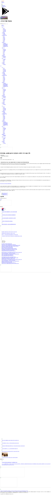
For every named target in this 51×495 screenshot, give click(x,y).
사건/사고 (4, 30)
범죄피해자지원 (5, 122)
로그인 (3, 1)
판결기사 (4, 57)
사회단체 (3, 42)
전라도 (4, 39)
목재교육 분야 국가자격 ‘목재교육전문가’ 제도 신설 (8, 262)
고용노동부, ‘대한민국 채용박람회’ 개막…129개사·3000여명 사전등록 (11, 245)
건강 (3, 48)
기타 (3, 125)
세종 (3, 41)
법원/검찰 (4, 29)
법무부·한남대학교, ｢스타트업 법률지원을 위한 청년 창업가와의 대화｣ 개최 (12, 252)
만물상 (4, 33)
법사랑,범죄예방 (5, 44)
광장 (2, 58)
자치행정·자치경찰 (4, 35)
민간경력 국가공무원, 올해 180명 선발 (7, 243)
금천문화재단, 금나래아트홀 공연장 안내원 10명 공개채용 (9, 249)
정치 (3, 106)
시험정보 (4, 64)
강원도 (4, 118)
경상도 (4, 38)
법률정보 (3, 134)
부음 (3, 62)
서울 (3, 114)
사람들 (4, 59)
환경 (3, 110)
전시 (3, 53)
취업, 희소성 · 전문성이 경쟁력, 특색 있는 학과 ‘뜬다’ (9, 244)
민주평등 (4, 83)
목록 (0, 199)
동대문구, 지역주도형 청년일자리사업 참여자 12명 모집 (9, 248)
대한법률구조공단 (5, 46)
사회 (3, 107)
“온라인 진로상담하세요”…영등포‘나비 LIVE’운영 (8, 253)
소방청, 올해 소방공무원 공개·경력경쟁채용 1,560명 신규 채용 (10, 257)
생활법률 (4, 56)
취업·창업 (3, 141)
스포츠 (4, 129)
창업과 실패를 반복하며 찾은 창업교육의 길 (7, 255)
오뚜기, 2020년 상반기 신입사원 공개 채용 (7, 247)
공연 (3, 52)
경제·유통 (4, 31)
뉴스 (2, 27)
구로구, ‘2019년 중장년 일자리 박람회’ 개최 (7, 254)
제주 (3, 40)
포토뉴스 (4, 34)
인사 (3, 61)
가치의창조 (3, 111)
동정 (3, 60)
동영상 (4, 133)
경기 (3, 115)
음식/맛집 (4, 49)
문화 (2, 126)
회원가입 (3, 2)
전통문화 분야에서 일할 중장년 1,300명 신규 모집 (8, 258)
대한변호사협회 (5, 45)
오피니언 (4, 137)
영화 (3, 54)
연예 (3, 130)
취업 (3, 63)
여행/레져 (4, 50)
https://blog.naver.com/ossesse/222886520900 (5, 183)
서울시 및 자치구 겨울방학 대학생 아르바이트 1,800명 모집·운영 (10, 263)
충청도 (4, 37)
